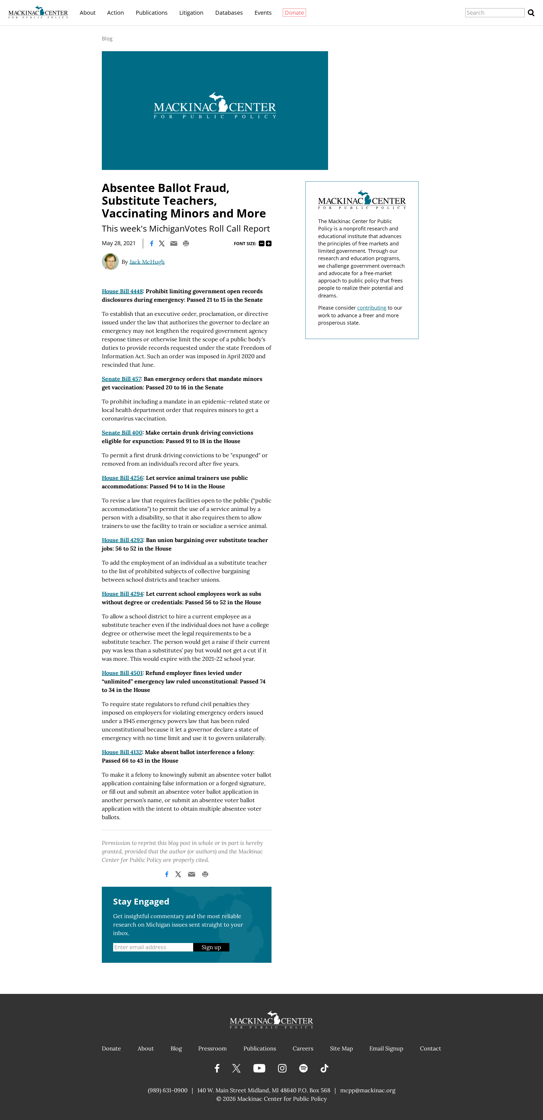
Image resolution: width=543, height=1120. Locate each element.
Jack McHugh (147, 261)
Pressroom (212, 1048)
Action (115, 12)
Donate (294, 12)
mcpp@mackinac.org (367, 1090)
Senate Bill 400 (122, 432)
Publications (152, 12)
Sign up (211, 947)
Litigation (191, 12)
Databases (229, 12)
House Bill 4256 (122, 477)
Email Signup (386, 1048)
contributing (371, 307)
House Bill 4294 (122, 593)
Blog (107, 38)
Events (263, 12)
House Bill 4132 (122, 752)
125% (269, 243)
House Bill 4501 (122, 672)
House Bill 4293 (122, 539)
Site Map (341, 1048)
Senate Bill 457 (121, 378)
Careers (303, 1048)
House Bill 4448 (122, 291)
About (88, 12)
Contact (430, 1048)
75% (261, 243)
